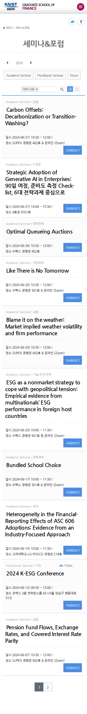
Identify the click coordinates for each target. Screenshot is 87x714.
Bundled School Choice (33, 465)
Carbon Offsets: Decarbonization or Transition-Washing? (40, 116)
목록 (70, 89)
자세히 (73, 150)
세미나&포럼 (22, 27)
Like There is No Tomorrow (37, 270)
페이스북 (81, 22)
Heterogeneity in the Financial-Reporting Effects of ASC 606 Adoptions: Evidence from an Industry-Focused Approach (41, 524)
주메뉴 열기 (80, 6)
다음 (31, 62)
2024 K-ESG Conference (35, 573)
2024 (19, 63)
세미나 (9, 27)
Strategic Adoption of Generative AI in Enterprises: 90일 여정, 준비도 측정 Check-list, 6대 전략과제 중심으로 (40, 182)
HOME (4, 28)
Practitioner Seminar (50, 75)
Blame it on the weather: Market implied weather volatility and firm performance (43, 326)
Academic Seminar (18, 75)
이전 (7, 62)
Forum (74, 75)
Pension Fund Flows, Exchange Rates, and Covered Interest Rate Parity (43, 634)
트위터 (73, 22)
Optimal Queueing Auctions (39, 231)
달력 (77, 89)
